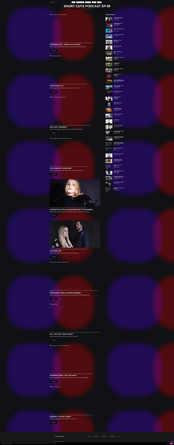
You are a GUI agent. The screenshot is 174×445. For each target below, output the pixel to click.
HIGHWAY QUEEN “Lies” (118, 91)
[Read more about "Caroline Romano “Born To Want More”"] (109, 133)
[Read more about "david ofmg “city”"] (75, 69)
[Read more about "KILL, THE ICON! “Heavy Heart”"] (75, 317)
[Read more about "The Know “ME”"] (75, 234)
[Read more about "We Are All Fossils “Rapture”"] (109, 42)
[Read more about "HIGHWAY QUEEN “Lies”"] (109, 93)
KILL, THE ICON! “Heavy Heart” (61, 334)
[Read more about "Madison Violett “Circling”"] (109, 99)
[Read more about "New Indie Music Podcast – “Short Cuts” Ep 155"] (109, 178)
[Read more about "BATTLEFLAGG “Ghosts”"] (109, 127)
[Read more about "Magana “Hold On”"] (109, 48)
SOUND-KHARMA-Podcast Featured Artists (83, 42)
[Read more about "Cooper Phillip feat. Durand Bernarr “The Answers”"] (75, 192)
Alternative (53, 42)
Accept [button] (171, 443)
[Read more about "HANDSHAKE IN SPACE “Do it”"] (109, 31)
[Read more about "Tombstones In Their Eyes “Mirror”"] (109, 25)
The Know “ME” (56, 251)
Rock (51, 166)
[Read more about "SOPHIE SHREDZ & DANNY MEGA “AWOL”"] (109, 172)
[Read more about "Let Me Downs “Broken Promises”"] (109, 70)
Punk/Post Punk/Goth (59, 332)
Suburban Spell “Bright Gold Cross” (65, 44)
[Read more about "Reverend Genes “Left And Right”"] (75, 358)
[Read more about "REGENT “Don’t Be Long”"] (109, 155)
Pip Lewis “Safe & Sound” (119, 34)
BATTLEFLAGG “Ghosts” (118, 125)
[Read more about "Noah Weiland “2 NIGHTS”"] (109, 184)
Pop (57, 42)
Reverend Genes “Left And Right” (63, 375)
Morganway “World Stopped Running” (65, 293)
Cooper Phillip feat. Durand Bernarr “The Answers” (71, 209)
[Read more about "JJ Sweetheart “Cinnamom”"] (109, 65)
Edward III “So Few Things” (60, 416)
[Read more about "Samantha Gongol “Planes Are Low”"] (109, 110)
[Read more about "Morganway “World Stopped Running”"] (75, 275)
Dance (51, 332)
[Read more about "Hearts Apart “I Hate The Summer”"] (109, 59)
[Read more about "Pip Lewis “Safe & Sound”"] (109, 36)
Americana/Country (61, 290)
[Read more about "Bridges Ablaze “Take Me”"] (109, 150)
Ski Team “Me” (116, 119)
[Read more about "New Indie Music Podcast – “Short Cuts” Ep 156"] (109, 138)
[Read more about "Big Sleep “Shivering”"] (75, 110)
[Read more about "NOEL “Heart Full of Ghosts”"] (109, 167)
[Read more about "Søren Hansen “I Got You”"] (109, 53)
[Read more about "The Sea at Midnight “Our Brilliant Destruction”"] (109, 82)
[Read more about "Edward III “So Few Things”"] (75, 399)
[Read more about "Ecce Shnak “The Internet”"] (109, 76)
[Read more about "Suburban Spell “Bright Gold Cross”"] (75, 27)
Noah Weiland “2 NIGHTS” (119, 182)
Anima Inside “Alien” (118, 102)
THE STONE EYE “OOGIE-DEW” (61, 168)
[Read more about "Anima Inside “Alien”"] (109, 104)
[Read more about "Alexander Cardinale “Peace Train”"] (109, 19)
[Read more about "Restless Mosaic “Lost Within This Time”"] (109, 87)
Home (83, 8)
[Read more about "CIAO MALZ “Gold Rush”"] (109, 116)
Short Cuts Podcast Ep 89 (65, 42)
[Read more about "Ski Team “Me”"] (109, 121)
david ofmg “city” (57, 86)
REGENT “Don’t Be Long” (118, 153)
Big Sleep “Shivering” (58, 127)
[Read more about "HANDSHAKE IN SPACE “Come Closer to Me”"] (109, 161)
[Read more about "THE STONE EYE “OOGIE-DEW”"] (75, 151)
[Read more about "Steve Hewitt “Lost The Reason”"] (109, 189)
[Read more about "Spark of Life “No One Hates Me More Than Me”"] (109, 144)
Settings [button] (168, 443)
